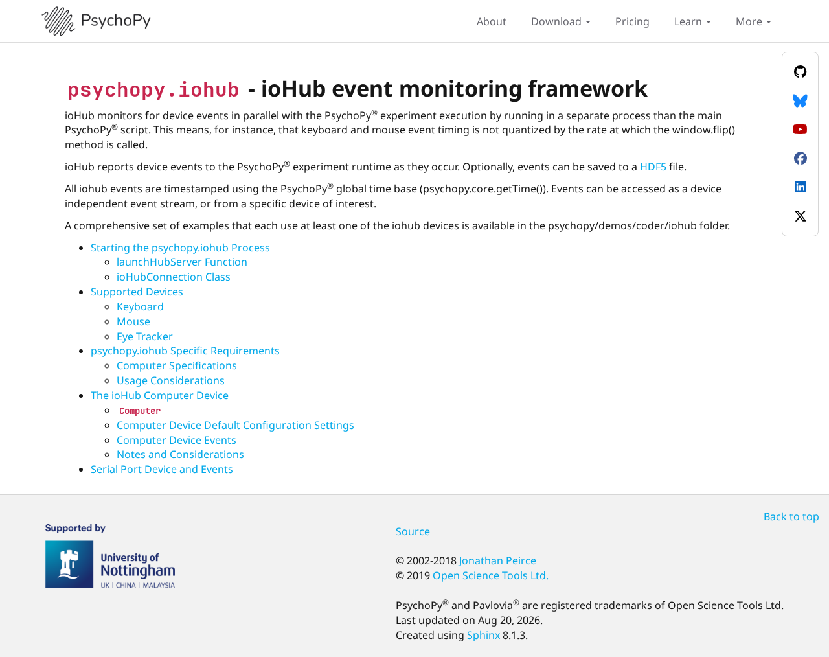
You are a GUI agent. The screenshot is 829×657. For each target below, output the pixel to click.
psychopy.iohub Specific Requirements (185, 350)
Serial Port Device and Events (162, 469)
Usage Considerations (171, 380)
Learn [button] (689, 21)
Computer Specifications (177, 365)
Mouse (133, 321)
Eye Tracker (145, 336)
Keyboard (140, 306)
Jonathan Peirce (497, 560)
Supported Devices (137, 291)
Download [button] (557, 21)
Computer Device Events (176, 440)
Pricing (632, 21)
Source (413, 531)
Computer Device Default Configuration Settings (235, 425)
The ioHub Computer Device (160, 395)
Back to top (791, 516)
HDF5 (653, 166)
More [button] (750, 21)
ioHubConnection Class (174, 277)
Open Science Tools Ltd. (491, 575)
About (491, 21)
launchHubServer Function (182, 262)
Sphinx (483, 635)
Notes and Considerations (180, 454)
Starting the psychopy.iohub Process (180, 247)
